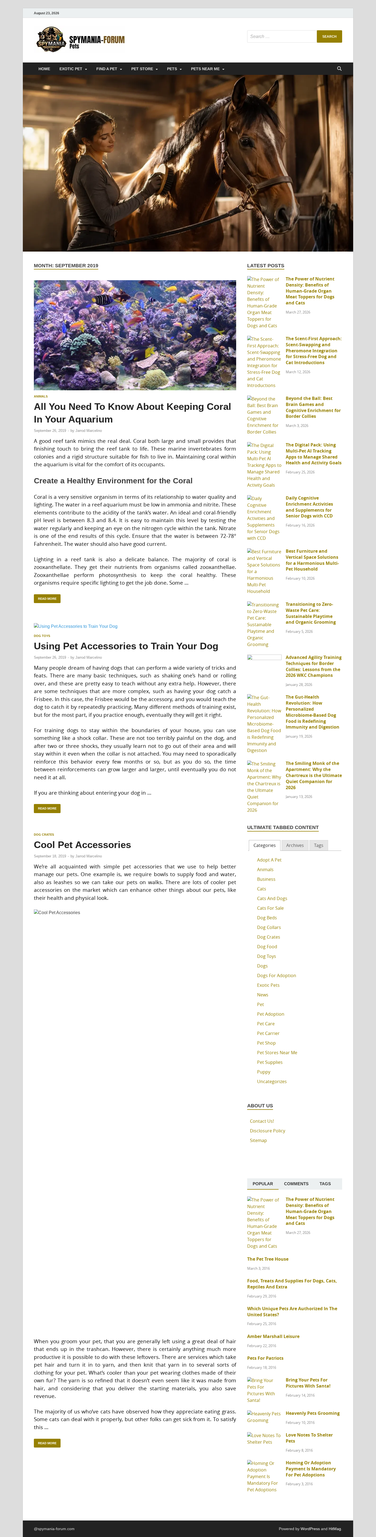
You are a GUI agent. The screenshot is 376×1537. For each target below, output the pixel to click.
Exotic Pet (70, 69)
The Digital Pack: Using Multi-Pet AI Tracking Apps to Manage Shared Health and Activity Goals (314, 454)
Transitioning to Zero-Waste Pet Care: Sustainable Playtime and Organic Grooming (311, 613)
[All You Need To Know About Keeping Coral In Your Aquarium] (135, 335)
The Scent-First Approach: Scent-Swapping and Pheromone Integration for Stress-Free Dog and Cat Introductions (314, 351)
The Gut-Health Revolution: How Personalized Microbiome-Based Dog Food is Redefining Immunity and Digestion (312, 712)
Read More (45, 597)
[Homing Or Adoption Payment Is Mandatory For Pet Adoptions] (264, 1463)
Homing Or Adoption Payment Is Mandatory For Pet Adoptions (311, 1469)
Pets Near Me (205, 69)
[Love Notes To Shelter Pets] (264, 1435)
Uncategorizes (272, 1081)
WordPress (310, 1529)
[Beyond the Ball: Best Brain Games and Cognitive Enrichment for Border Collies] (264, 399)
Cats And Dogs (272, 898)
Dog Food (267, 947)
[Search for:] (294, 36)
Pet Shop (266, 1043)
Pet (260, 1004)
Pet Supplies (270, 1062)
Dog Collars (269, 927)
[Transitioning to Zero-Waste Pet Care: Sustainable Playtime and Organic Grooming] (264, 605)
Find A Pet (106, 69)
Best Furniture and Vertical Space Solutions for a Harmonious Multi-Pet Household (312, 560)
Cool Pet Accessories (82, 844)
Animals (41, 396)
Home (44, 69)
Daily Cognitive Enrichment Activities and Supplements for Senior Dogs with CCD (309, 507)
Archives (295, 845)
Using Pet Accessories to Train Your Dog (126, 646)
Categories (265, 845)
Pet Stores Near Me (277, 1053)
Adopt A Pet (269, 860)
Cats (261, 889)
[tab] (264, 845)
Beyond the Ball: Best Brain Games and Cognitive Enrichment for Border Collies (313, 407)
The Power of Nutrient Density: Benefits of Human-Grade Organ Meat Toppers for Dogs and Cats (310, 291)
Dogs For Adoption (276, 975)
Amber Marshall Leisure (273, 1336)
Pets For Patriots (265, 1358)
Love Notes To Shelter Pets (309, 1438)
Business (266, 879)
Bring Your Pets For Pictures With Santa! (308, 1383)
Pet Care (266, 1024)
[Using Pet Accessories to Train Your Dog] (135, 626)
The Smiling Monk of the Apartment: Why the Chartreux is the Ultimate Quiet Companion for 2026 (314, 775)
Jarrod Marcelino (88, 431)
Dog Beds (267, 918)
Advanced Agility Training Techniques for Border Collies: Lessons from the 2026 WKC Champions (314, 666)
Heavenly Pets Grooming (313, 1413)
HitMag (335, 1529)
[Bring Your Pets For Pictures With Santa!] (264, 1380)
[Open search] (339, 68)
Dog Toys (42, 635)
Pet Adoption (270, 1014)
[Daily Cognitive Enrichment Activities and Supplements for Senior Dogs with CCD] (264, 498)
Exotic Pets (268, 985)
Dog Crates (44, 834)
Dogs (262, 966)
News (262, 995)
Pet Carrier (268, 1033)
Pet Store (142, 69)
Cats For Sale (270, 908)
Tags (318, 845)
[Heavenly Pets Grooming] (264, 1414)
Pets (172, 69)
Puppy (263, 1072)
